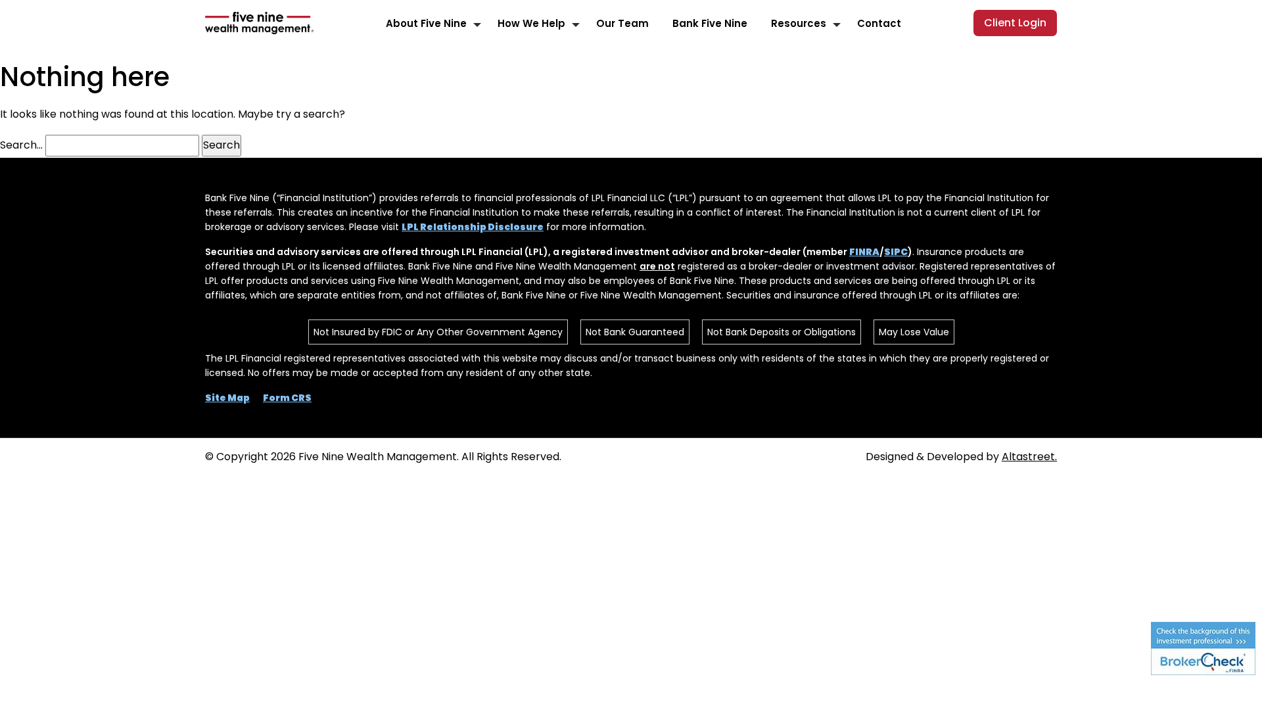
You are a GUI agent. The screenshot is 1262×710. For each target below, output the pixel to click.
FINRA (864, 251)
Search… (21, 145)
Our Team (622, 23)
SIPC (896, 251)
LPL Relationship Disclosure (473, 226)
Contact (879, 23)
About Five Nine (426, 23)
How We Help (531, 23)
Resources (798, 23)
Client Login (1015, 22)
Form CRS (287, 397)
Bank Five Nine (709, 23)
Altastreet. (1029, 456)
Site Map (227, 397)
